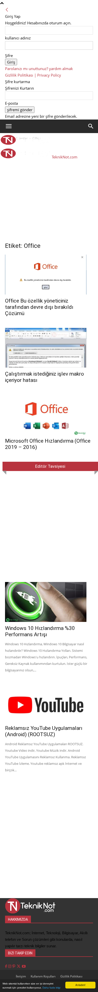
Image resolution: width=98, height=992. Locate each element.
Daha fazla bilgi (51, 987)
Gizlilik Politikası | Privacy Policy (33, 75)
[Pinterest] (14, 966)
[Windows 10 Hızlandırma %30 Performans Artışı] (49, 602)
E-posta (11, 103)
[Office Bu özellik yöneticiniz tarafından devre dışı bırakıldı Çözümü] (49, 275)
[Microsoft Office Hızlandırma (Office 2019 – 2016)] (49, 415)
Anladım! (80, 985)
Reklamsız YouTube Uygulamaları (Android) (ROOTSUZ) (43, 731)
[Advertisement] (49, 193)
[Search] (91, 126)
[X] (19, 966)
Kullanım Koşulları (43, 976)
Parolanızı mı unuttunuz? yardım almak (39, 68)
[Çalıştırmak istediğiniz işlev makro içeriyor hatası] (49, 348)
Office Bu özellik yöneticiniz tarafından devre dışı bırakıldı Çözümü (39, 307)
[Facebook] (6, 966)
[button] (9, 126)
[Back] (7, 9)
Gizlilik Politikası (71, 976)
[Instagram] (10, 966)
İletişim (21, 976)
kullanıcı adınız (18, 37)
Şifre (9, 55)
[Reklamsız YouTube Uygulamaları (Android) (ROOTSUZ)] (49, 702)
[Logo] (26, 143)
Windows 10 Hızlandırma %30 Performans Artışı (40, 631)
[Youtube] (24, 966)
